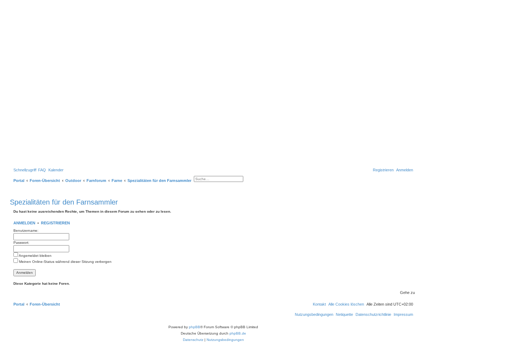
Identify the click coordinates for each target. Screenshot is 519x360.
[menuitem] (42, 170)
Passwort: (21, 242)
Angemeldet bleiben (35, 256)
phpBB (194, 327)
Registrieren (55, 223)
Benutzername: (25, 230)
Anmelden (24, 223)
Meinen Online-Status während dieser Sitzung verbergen (65, 262)
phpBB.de (237, 333)
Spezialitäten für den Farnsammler (64, 202)
